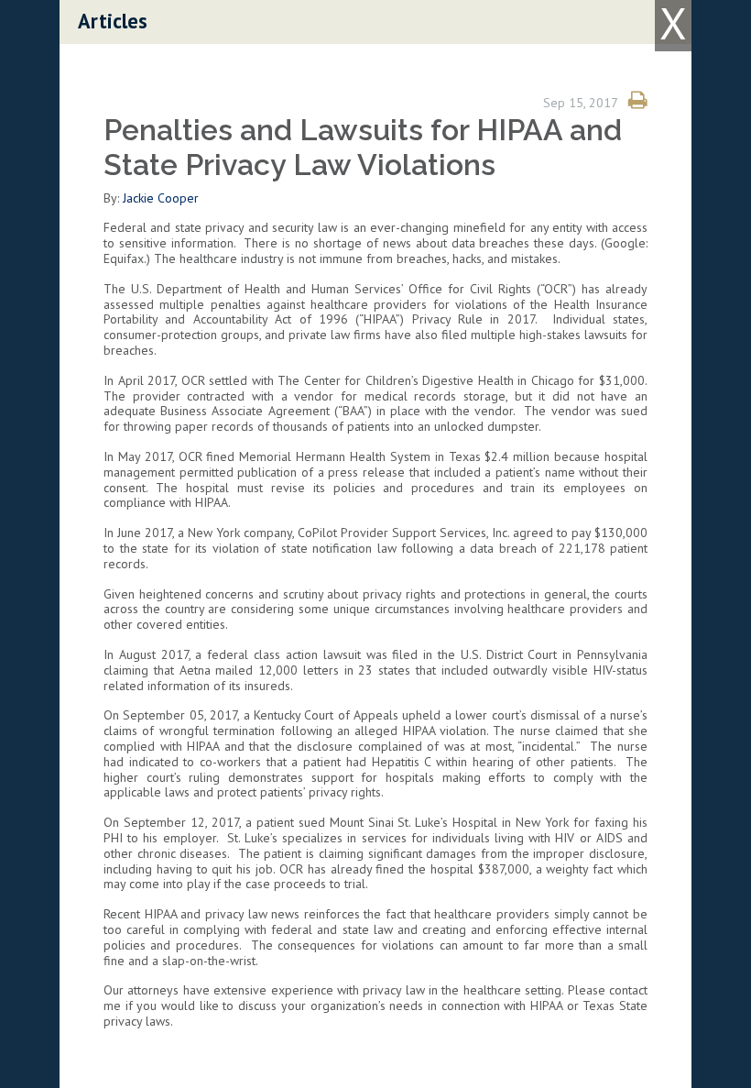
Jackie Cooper (161, 198)
